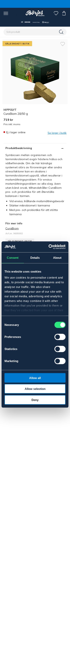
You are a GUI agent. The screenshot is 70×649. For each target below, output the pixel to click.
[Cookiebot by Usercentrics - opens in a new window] (49, 246)
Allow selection (35, 388)
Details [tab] (35, 257)
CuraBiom (12, 228)
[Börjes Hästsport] (35, 13)
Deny (35, 399)
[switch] (60, 337)
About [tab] (57, 257)
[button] (35, 22)
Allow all (35, 377)
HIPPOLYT (10, 109)
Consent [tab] (12, 257)
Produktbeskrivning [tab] (18, 148)
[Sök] (61, 31)
